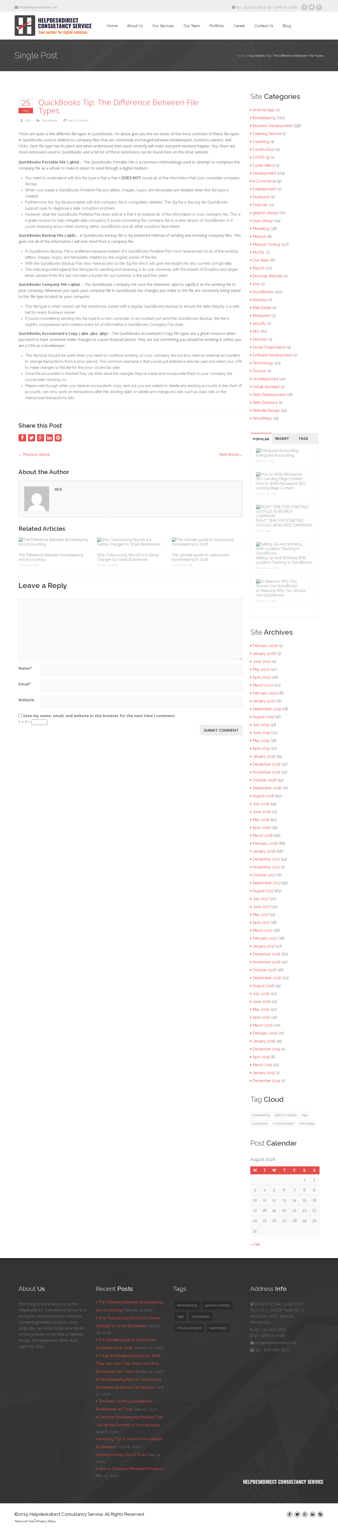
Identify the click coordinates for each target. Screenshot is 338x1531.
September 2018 (267, 788)
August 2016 (263, 986)
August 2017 (263, 891)
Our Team (192, 26)
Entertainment (264, 189)
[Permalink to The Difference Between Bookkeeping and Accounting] (53, 542)
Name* (25, 668)
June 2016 (261, 1001)
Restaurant (261, 315)
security (259, 323)
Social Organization (269, 347)
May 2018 (261, 820)
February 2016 (265, 1033)
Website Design (266, 410)
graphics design (286, 1115)
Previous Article (34, 454)
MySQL (259, 252)
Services (260, 339)
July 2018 (261, 804)
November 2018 (266, 772)
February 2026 (265, 646)
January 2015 (264, 1073)
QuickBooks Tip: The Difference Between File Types (118, 106)
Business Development (272, 126)
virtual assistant (283, 1123)
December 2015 (266, 1049)
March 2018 (263, 835)
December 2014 (266, 1081)
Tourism (259, 371)
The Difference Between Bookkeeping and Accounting (50, 557)
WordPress (262, 418)
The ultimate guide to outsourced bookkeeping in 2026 (200, 557)
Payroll (259, 268)
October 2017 (264, 875)
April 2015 (261, 1057)
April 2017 (261, 922)
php (256, 284)
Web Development (269, 395)
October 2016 (264, 970)
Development (264, 173)
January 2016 (264, 1041)
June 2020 (262, 661)
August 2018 (263, 796)
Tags (303, 439)
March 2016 (263, 1025)
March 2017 (262, 930)
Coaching (261, 141)
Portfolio (217, 26)
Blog (287, 26)
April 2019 (261, 748)
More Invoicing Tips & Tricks (122, 1455)
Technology (263, 363)
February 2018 (265, 843)
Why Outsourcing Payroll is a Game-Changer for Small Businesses (128, 557)
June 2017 (261, 907)
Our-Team (261, 260)
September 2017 (267, 883)
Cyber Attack (264, 165)
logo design (263, 221)
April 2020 (262, 677)
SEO (256, 331)
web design (307, 1123)
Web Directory (265, 402)
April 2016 (261, 1017)
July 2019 (261, 725)
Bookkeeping (264, 118)
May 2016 (261, 1009)
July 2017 (261, 899)
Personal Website (268, 276)
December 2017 (266, 859)
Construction (264, 149)
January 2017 (264, 946)
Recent (282, 439)
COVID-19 (261, 157)
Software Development (272, 355)
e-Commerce (264, 181)
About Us (135, 26)
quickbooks (260, 1123)
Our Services (163, 26)
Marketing (261, 228)
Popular (261, 439)
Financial (260, 205)
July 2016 (261, 994)
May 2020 (261, 669)
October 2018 (264, 780)
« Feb (255, 1244)
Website (26, 699)
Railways (260, 300)
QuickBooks (49, 120)
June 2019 (261, 733)
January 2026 (264, 653)
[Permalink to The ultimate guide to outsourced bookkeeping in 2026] (207, 542)
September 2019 (267, 709)
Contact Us (264, 26)
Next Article (230, 454)
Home (112, 26)
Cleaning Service (267, 134)
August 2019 (263, 717)
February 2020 (265, 693)
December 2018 (266, 764)
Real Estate (262, 308)
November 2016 (266, 962)
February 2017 (265, 938)
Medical (259, 236)
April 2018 (261, 827)
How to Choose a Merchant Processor (130, 1469)
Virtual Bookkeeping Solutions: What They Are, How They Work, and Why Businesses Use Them (128, 1364)
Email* (24, 684)
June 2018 (261, 812)
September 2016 (267, 978)
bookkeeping (261, 1115)
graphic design (265, 213)
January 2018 (264, 851)
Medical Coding (266, 244)
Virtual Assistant (266, 387)
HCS (28, 120)
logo (305, 1115)
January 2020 (264, 701)
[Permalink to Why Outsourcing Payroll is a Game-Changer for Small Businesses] (130, 542)
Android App (264, 110)
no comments (78, 120)
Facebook (261, 197)
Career (239, 26)
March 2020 (263, 685)
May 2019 (261, 740)
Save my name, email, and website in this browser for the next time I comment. (99, 715)
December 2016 (266, 954)
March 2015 (262, 1065)
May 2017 (261, 914)
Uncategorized (265, 379)
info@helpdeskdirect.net (37, 7)
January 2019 (264, 756)
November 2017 (266, 867)
